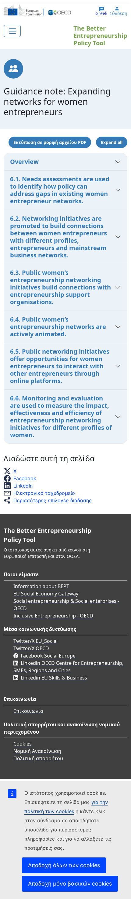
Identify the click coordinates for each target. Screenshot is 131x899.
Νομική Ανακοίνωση (37, 751)
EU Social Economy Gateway (45, 593)
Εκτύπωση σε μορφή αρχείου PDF (49, 142)
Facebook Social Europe (48, 655)
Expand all (111, 142)
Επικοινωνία (28, 711)
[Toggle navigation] (12, 31)
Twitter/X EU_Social (35, 641)
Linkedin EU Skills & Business (54, 677)
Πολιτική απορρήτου (38, 758)
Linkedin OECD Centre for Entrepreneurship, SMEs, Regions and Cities (68, 667)
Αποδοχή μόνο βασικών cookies (70, 883)
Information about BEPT (41, 586)
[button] (12, 471)
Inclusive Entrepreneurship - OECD (53, 615)
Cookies (22, 743)
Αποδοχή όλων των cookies (64, 865)
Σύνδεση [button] (118, 13)
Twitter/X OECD (31, 648)
